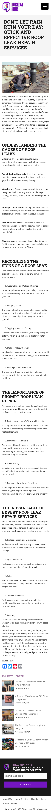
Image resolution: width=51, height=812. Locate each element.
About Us (7, 799)
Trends (44, 799)
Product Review (10, 803)
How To (34, 799)
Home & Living (21, 799)
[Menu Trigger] (45, 6)
